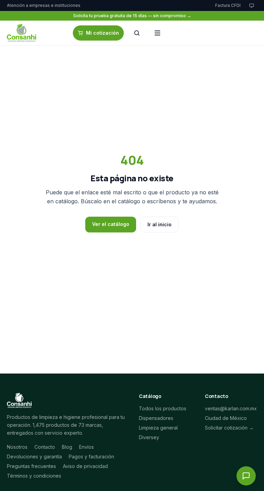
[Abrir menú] (157, 33)
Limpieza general (158, 428)
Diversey (149, 437)
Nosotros (17, 447)
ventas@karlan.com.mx (231, 408)
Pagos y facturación (91, 456)
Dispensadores (156, 418)
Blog (67, 447)
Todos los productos (162, 408)
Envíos (86, 447)
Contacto (44, 447)
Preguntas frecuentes (31, 466)
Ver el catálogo (110, 224)
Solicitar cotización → (229, 428)
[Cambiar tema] (251, 5)
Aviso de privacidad (85, 466)
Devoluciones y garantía (34, 456)
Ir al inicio (159, 224)
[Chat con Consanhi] (246, 476)
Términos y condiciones (34, 476)
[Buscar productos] (136, 33)
